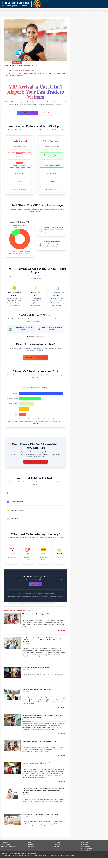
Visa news (30, 844)
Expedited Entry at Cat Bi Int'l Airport (16, 603)
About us (30, 842)
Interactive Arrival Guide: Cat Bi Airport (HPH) (21, 70)
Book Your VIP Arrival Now (35, 357)
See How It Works (46, 113)
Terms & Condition (5, 844)
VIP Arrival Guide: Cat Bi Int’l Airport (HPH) (35, 614)
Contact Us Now (35, 584)
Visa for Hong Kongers (86, 848)
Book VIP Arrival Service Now (27, 113)
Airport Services (17, 62)
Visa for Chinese (84, 842)
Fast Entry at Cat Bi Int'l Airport (32, 603)
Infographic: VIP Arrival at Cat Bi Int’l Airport (36, 667)
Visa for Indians (84, 844)
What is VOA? (57, 844)
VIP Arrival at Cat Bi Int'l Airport (48, 603)
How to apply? (57, 842)
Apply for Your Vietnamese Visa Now (35, 462)
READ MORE (61, 630)
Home (2, 14)
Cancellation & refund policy (8, 846)
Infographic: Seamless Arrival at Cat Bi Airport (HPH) (39, 741)
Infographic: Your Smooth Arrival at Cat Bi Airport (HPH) (40, 814)
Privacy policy (4, 842)
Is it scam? (56, 846)
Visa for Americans (85, 850)
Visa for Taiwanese (85, 846)
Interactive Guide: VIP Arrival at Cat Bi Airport (36, 689)
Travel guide (31, 846)
